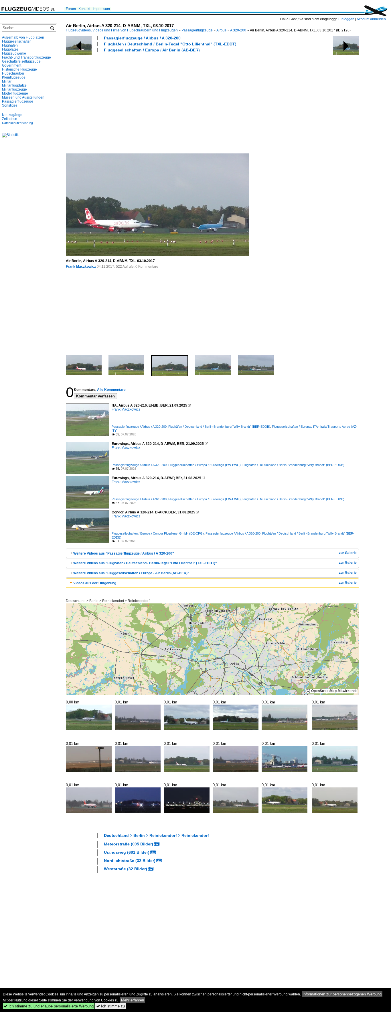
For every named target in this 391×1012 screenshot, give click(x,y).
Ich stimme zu (110, 1006)
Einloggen (346, 19)
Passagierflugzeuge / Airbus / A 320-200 (142, 38)
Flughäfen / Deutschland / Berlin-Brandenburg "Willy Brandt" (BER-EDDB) (219, 426)
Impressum (101, 9)
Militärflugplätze (14, 85)
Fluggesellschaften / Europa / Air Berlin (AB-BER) (152, 50)
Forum (71, 9)
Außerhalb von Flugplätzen (23, 37)
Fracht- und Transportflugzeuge (26, 57)
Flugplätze (10, 49)
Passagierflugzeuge (197, 30)
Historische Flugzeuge (19, 69)
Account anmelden (371, 19)
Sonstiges (9, 105)
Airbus (221, 30)
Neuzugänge (12, 115)
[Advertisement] (225, 103)
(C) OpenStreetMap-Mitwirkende (331, 691)
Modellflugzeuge (15, 93)
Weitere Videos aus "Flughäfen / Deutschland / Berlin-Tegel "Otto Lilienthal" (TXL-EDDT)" (145, 563)
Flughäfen (10, 45)
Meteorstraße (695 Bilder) (128, 844)
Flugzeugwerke (14, 53)
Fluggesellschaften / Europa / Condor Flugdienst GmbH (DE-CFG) (158, 533)
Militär (6, 81)
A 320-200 (238, 30)
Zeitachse (9, 119)
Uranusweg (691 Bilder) (126, 852)
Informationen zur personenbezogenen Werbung (342, 994)
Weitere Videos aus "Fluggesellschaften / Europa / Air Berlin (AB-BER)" (131, 573)
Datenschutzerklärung (17, 123)
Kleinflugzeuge (13, 77)
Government (11, 65)
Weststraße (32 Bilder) (125, 869)
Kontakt (84, 9)
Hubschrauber (13, 73)
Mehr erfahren (132, 1000)
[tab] (212, 553)
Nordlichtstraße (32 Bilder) (129, 860)
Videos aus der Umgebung (94, 583)
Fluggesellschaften (16, 41)
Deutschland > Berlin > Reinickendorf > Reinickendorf (107, 601)
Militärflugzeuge (14, 89)
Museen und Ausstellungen (23, 97)
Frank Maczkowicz (81, 267)
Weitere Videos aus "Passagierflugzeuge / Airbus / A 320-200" (123, 553)
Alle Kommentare (111, 390)
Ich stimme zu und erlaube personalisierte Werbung (49, 1006)
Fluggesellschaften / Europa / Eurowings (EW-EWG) (204, 465)
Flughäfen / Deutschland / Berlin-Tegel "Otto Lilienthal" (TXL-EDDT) (170, 44)
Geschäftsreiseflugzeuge (21, 61)
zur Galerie (348, 553)
